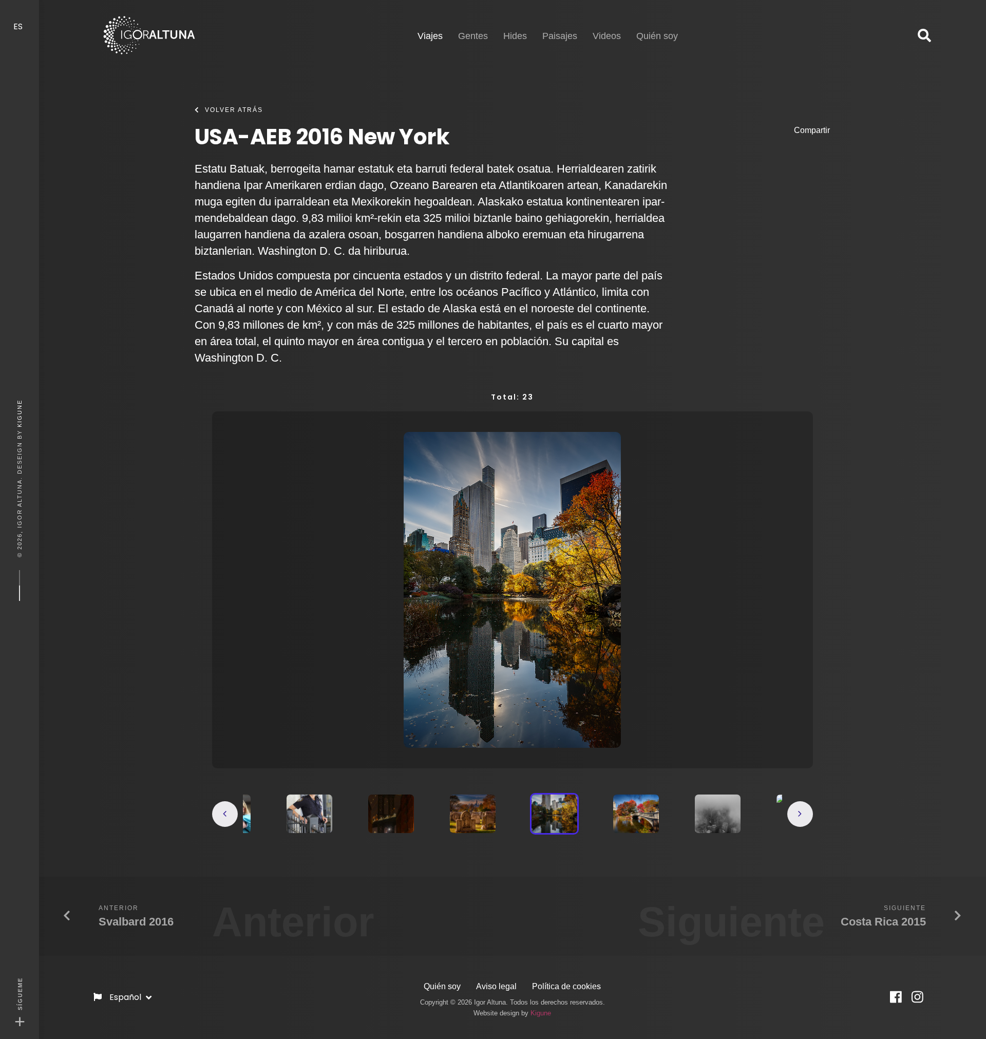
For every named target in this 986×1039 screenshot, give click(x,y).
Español (126, 997)
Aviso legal (496, 986)
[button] (924, 36)
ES (19, 26)
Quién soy (442, 986)
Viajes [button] (430, 35)
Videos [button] (607, 36)
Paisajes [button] (559, 36)
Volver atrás (234, 110)
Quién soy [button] (657, 36)
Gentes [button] (473, 36)
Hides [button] (515, 36)
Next (800, 814)
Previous (225, 814)
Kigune (19, 413)
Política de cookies (566, 986)
